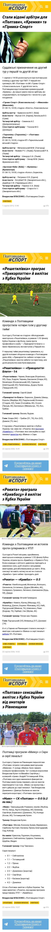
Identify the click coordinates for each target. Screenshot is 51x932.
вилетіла (14, 434)
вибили (5, 634)
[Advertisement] (25, 233)
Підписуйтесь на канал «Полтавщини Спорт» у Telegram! (28, 466)
